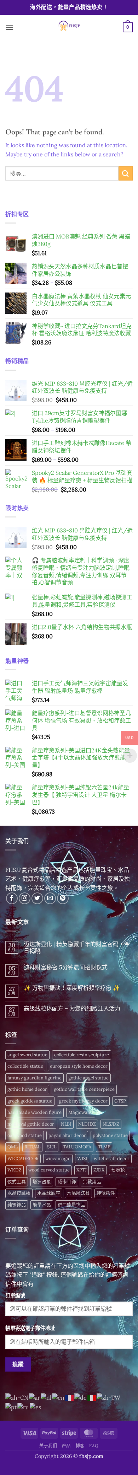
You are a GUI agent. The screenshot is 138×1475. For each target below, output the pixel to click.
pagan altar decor (67, 1135)
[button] (9, 27)
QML (12, 1147)
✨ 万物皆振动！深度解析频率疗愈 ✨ (72, 988)
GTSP (120, 1101)
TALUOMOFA (77, 1147)
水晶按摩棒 (18, 1193)
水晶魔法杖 (78, 1193)
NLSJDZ (111, 1124)
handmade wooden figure (34, 1112)
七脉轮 (118, 1170)
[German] (80, 1397)
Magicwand (80, 1112)
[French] (69, 1397)
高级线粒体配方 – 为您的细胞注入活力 (72, 1008)
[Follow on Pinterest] (63, 898)
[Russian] (23, 1406)
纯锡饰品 (16, 1205)
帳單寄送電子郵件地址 (30, 1328)
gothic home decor (27, 1089)
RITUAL (32, 1147)
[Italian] (92, 1397)
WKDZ (14, 1170)
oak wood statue (24, 1135)
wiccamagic (57, 1158)
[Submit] (126, 173)
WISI (82, 1158)
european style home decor (79, 1066)
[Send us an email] (50, 898)
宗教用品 (92, 1182)
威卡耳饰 (67, 1182)
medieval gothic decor (30, 1124)
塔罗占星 (42, 1182)
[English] (58, 1397)
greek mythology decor (83, 1101)
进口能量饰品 (71, 1205)
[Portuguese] (11, 1406)
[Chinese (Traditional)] (109, 1397)
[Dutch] (46, 1397)
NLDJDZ (87, 1124)
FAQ (94, 1445)
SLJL (51, 1147)
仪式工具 (16, 1182)
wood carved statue (49, 1170)
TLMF (104, 1147)
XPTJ (81, 1170)
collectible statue (25, 1066)
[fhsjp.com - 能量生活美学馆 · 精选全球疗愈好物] (68, 27)
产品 (66, 1445)
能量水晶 (42, 1205)
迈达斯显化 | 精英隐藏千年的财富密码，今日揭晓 (77, 947)
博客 (80, 1445)
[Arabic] (35, 1397)
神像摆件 (106, 1193)
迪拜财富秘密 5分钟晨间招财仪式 (66, 967)
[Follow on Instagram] (24, 898)
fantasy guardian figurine (34, 1078)
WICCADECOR (23, 1158)
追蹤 (18, 1364)
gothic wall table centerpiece (84, 1089)
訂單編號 (15, 1295)
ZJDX (98, 1170)
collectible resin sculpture (81, 1055)
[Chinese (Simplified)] (17, 1397)
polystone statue (110, 1135)
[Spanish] (36, 1406)
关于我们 (48, 1445)
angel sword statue (27, 1055)
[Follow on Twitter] (37, 898)
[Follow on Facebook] (12, 898)
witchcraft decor (112, 1158)
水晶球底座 (48, 1193)
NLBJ (66, 1124)
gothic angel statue (88, 1078)
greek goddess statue (29, 1101)
